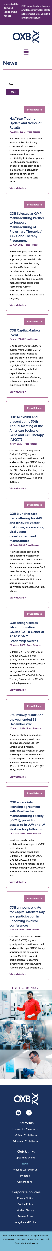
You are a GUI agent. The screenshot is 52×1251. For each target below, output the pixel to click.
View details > (18, 188)
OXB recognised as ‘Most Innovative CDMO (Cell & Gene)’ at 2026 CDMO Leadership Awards (27, 632)
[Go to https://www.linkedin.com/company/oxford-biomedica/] (29, 1113)
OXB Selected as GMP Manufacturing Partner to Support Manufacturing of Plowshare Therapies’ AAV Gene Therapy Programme (27, 227)
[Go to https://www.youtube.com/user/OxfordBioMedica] (18, 1113)
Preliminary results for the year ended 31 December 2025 (26, 719)
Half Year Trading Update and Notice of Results (26, 123)
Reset (12, 92)
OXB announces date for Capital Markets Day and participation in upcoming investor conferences (27, 916)
